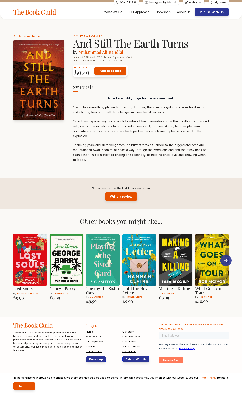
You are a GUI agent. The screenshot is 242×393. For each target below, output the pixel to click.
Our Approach (139, 12)
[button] (226, 260)
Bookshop (163, 12)
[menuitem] (184, 12)
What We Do (113, 12)
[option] (31, 268)
